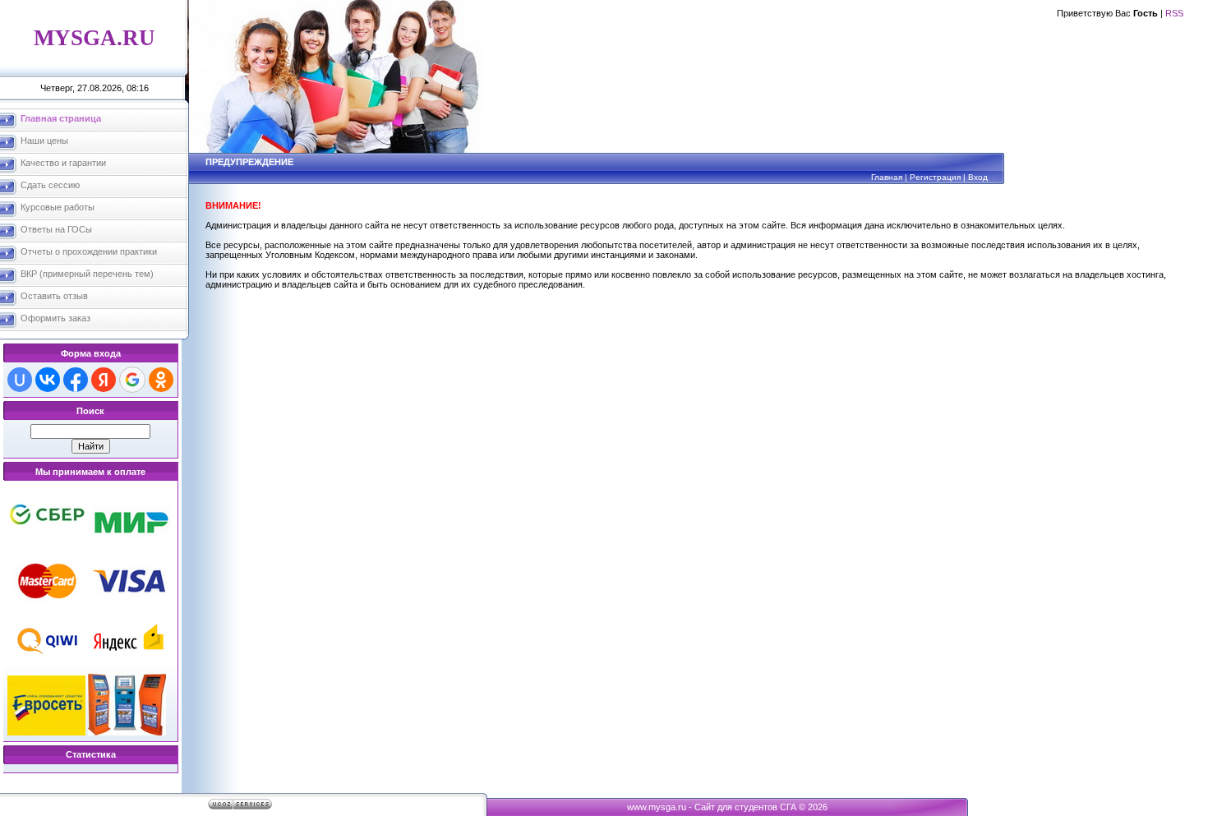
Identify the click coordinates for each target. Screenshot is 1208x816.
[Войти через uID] (19, 379)
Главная (886, 177)
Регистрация (935, 177)
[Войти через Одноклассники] (161, 379)
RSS (1174, 13)
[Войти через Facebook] (75, 379)
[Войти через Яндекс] (103, 379)
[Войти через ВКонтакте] (47, 379)
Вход (978, 177)
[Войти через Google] (132, 380)
